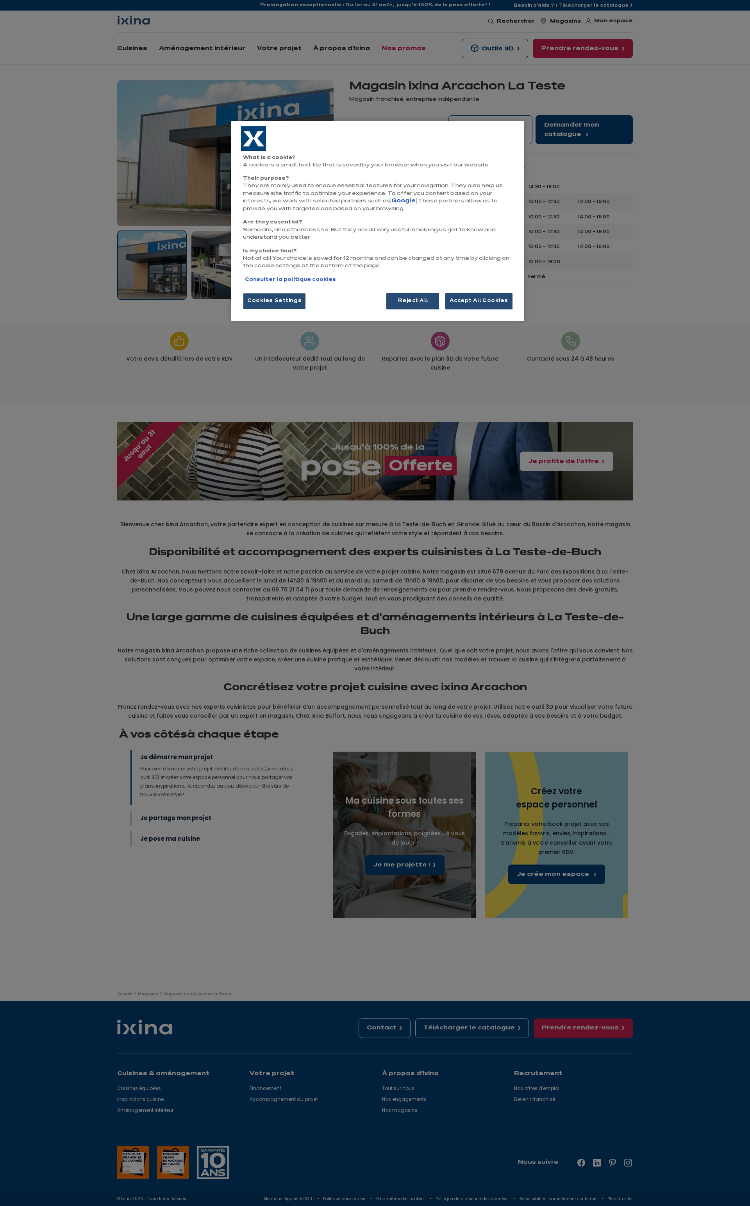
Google (403, 201)
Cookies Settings (274, 300)
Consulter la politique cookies (290, 279)
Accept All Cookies (479, 300)
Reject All (413, 300)
